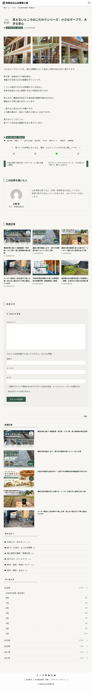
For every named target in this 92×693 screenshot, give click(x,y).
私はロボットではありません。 (20, 391)
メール (10, 368)
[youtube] (49, 675)
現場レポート (53, 140)
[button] (14, 154)
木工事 (45, 140)
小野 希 (16, 204)
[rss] (52, 675)
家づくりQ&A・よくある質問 (21, 547)
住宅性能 (9, 140)
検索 (85, 416)
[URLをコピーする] (78, 154)
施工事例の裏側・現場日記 (14, 28)
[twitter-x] (40, 675)
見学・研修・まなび (17, 570)
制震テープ (18, 140)
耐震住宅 (63, 140)
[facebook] (37, 675)
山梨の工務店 (28, 140)
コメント (11, 322)
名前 (9, 358)
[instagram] (43, 675)
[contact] (55, 675)
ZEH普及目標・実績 (41, 679)
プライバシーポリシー (58, 679)
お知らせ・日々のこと (18, 541)
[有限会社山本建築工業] (15, 3)
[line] (46, 675)
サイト (9, 377)
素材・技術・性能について (20, 564)
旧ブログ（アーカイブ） (19, 558)
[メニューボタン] (89, 3)
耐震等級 (70, 140)
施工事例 (37, 140)
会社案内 (29, 679)
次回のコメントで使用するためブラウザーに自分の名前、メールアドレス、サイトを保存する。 (45, 386)
